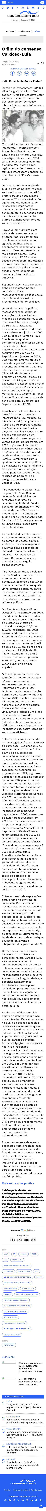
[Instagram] (28, 8)
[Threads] (43, 8)
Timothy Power (10, 1288)
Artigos (25, 1490)
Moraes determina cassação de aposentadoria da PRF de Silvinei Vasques (24, 1435)
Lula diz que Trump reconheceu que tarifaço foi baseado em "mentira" (24, 1450)
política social (10, 1317)
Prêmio (37, 31)
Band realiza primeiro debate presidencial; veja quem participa (24, 1421)
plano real (17, 1260)
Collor (23, 1254)
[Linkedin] (23, 8)
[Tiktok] (38, 8)
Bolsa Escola (28, 1288)
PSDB (34, 1254)
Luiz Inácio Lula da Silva (27, 1294)
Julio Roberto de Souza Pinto (17, 1306)
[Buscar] (42, 2)
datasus (7, 1294)
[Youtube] (33, 8)
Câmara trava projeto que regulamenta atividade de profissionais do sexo (31, 1367)
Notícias (10, 31)
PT (14, 1254)
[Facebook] (12, 8)
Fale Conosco (36, 1490)
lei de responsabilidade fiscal (17, 1277)
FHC (5, 1260)
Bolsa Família (24, 1271)
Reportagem (9, 1345)
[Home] (23, 14)
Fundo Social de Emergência (16, 1329)
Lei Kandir (8, 1271)
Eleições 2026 (24, 31)
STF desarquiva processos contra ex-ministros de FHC (30, 1381)
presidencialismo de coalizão (17, 1283)
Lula (6, 1254)
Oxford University (12, 1335)
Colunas (16, 1490)
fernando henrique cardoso (16, 1265)
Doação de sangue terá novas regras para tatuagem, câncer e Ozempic (23, 1407)
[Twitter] (17, 8)
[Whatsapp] (2, 8)
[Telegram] (8, 8)
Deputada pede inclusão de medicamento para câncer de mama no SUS (22, 1465)
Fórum (39, 1277)
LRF (36, 1271)
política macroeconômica (15, 1312)
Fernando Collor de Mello (16, 1300)
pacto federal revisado (14, 1323)
